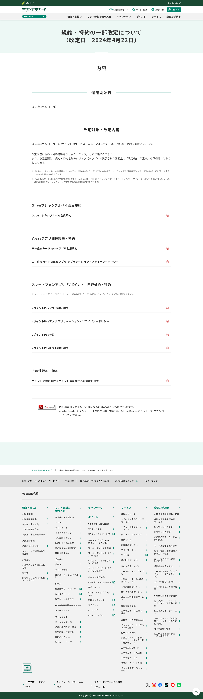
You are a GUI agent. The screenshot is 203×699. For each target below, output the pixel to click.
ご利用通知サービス (130, 586)
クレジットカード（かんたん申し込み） (132, 626)
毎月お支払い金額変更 (65, 548)
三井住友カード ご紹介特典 (131, 612)
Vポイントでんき (96, 615)
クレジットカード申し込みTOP (69, 684)
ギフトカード (127, 555)
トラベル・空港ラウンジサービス (132, 520)
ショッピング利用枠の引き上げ (33, 552)
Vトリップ (93, 610)
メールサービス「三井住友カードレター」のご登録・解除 (165, 621)
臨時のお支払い (62, 553)
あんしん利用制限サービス (132, 598)
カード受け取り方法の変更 (165, 587)
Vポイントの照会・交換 (99, 534)
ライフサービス (128, 549)
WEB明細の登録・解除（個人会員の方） (164, 635)
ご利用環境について (126, 481)
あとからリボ (61, 527)
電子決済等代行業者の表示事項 (96, 481)
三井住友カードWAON (131, 653)
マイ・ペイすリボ (63, 532)
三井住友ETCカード (130, 648)
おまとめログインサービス (165, 612)
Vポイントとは (95, 529)
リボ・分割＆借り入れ (99, 16)
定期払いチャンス (96, 600)
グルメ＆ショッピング (131, 534)
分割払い (59, 564)
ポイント (141, 16)
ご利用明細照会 (29, 519)
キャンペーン (124, 16)
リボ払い (59, 522)
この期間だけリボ (63, 537)
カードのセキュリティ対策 (132, 572)
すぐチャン (93, 605)
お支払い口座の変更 (163, 527)
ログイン (176, 9)
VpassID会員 (28, 16)
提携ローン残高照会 (64, 599)
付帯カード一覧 (128, 632)
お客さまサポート (120, 9)
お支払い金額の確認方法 (33, 534)
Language (159, 9)
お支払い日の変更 (162, 532)
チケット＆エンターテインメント (132, 528)
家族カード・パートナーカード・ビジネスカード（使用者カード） (132, 640)
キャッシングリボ (63, 622)
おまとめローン (62, 594)
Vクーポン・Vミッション (99, 582)
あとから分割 (61, 569)
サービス (156, 16)
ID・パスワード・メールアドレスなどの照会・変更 (165, 603)
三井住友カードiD (129, 658)
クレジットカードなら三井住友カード (34, 10)
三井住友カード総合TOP (35, 684)
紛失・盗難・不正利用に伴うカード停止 (42, 481)
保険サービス (127, 539)
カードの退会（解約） (164, 581)
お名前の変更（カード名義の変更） (165, 538)
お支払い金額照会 (30, 524)
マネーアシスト (62, 610)
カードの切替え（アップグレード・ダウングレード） (165, 574)
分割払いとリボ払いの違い (66, 575)
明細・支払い (74, 16)
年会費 (25, 573)
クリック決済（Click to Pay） (132, 669)
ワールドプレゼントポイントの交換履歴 (99, 569)
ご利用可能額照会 (30, 546)
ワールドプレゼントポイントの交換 (99, 561)
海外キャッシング (63, 642)
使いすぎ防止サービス (131, 591)
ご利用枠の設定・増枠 (65, 627)
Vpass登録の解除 (162, 628)
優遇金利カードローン (65, 588)
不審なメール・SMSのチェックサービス (132, 580)
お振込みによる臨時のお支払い (33, 566)
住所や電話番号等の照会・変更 (164, 520)
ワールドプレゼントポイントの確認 (99, 554)
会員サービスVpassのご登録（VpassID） (108, 684)
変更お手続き (174, 16)
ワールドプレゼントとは (99, 548)
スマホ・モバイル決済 (131, 663)
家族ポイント (94, 587)
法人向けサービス (129, 560)
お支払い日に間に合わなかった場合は (33, 579)
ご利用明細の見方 (30, 529)
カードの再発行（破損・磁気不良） (165, 560)
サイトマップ (152, 481)
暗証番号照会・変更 (163, 566)
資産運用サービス (129, 544)
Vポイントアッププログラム (99, 593)
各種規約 (71, 481)
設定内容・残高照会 (64, 542)
